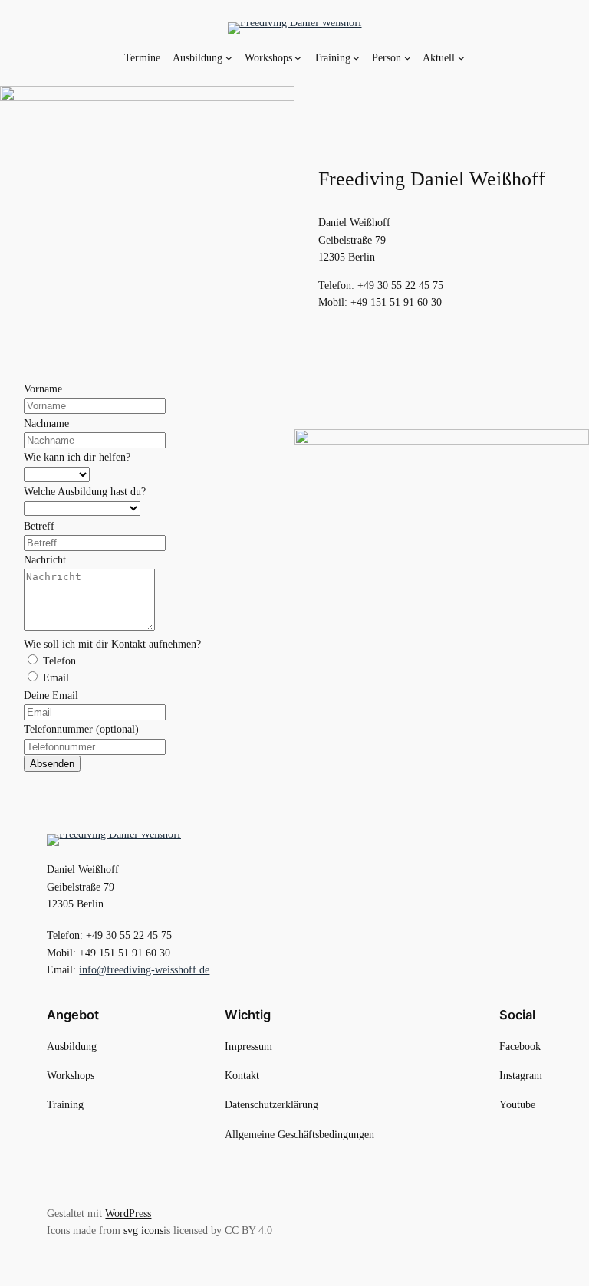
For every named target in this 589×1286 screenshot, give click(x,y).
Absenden (52, 763)
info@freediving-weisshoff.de (144, 969)
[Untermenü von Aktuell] (461, 57)
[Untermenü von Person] (407, 57)
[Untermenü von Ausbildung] (228, 57)
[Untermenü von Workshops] (297, 57)
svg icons (143, 1230)
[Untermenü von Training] (356, 57)
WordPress (128, 1213)
